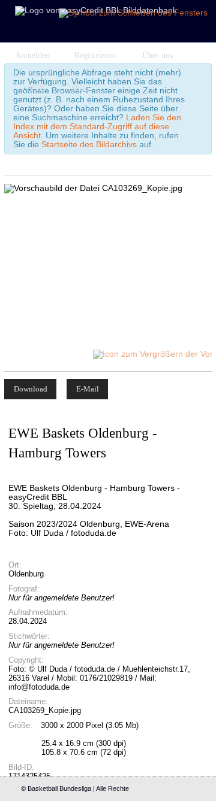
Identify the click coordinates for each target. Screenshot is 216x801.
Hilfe (80, 88)
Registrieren (94, 55)
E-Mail (87, 388)
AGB (35, 88)
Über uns (157, 55)
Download (30, 388)
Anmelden (32, 55)
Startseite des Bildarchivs (89, 144)
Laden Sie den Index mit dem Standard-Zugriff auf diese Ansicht (97, 126)
